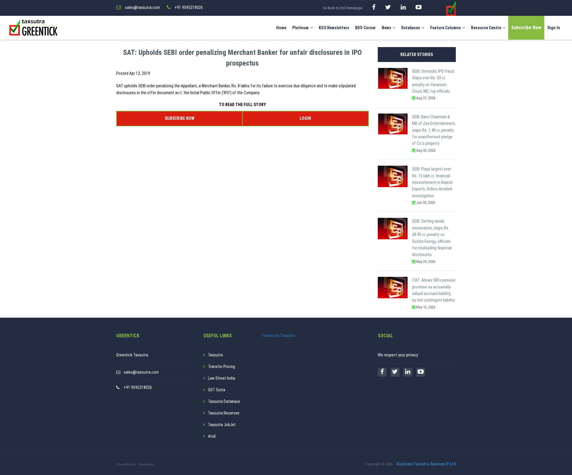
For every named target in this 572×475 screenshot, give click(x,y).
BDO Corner (365, 27)
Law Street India (221, 378)
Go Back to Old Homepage (342, 8)
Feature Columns (445, 27)
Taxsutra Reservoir (224, 413)
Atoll (212, 436)
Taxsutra (215, 355)
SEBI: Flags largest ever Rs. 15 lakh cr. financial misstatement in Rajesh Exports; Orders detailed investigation (432, 182)
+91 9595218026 (138, 387)
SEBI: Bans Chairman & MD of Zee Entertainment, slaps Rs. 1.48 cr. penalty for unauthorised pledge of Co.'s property (434, 130)
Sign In (553, 27)
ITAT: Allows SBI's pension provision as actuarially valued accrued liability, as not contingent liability (434, 290)
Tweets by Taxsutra (278, 335)
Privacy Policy (125, 464)
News (386, 27)
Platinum (300, 27)
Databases (410, 27)
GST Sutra (216, 389)
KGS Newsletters (334, 27)
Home (281, 27)
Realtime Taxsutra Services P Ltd (426, 464)
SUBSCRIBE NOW (179, 118)
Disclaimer (146, 464)
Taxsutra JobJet (222, 424)
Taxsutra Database (224, 401)
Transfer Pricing (221, 366)
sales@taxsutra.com (141, 372)
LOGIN (305, 118)
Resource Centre (486, 27)
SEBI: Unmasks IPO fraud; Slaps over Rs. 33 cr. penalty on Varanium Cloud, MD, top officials (433, 81)
